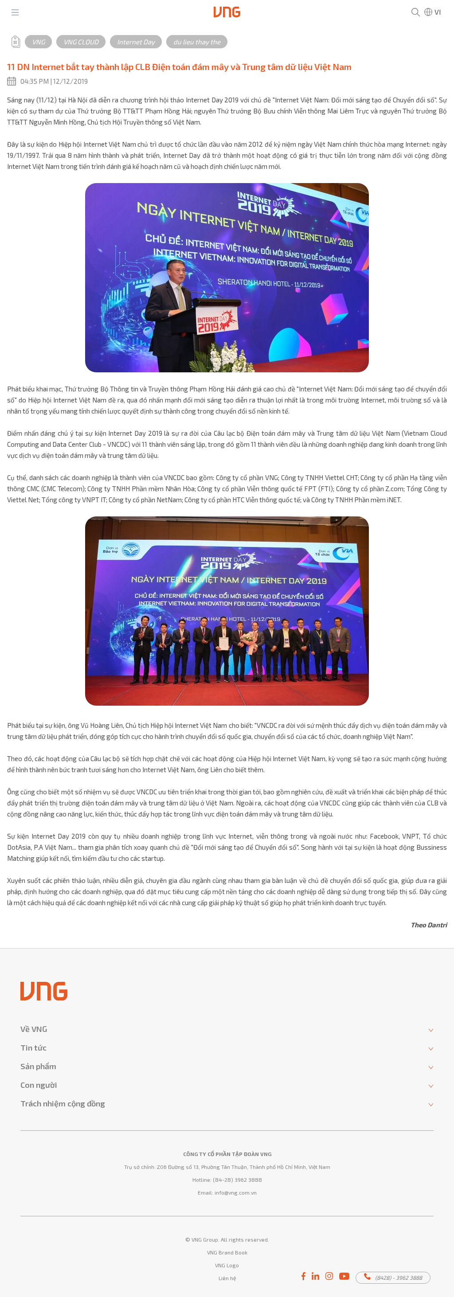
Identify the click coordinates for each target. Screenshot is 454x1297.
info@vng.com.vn (236, 1192)
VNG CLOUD (80, 42)
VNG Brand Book (227, 1252)
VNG (38, 42)
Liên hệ (227, 1278)
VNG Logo (227, 1265)
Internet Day (136, 42)
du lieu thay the (196, 42)
